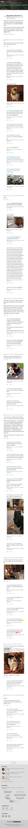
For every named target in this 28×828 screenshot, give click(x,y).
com (5, 1)
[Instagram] (6, 816)
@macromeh (10, 170)
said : (13, 40)
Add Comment (4, 9)
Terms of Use (17, 825)
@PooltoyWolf (20, 744)
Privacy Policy (11, 825)
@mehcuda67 (10, 147)
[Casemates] (14, 801)
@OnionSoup (10, 709)
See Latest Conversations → (8, 781)
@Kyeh (8, 681)
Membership (4, 785)
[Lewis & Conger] (20, 792)
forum (8, 1)
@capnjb (9, 585)
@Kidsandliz (9, 50)
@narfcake (9, 203)
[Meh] (2, 1)
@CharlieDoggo (10, 62)
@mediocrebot (10, 388)
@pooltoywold (10, 710)
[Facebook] (3, 816)
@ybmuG (16, 442)
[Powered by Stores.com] (14, 822)
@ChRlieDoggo (7, 646)
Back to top (14, 762)
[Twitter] (9, 816)
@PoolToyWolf (10, 723)
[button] (1, 5)
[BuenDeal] (20, 798)
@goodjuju (9, 319)
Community (4, 766)
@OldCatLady (10, 136)
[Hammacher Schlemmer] (8, 792)
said (15, 55)
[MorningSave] (20, 795)
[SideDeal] (8, 798)
